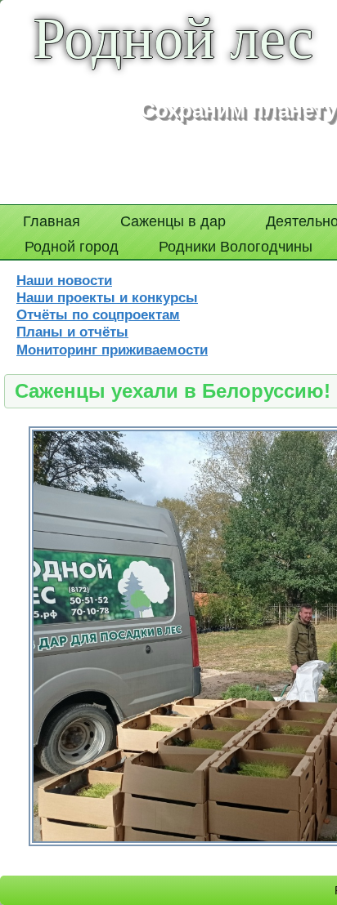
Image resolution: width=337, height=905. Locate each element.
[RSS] (291, 882)
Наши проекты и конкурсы (107, 297)
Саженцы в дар (173, 221)
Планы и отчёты (72, 332)
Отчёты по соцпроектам (98, 315)
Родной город (72, 247)
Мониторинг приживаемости (112, 350)
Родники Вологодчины (235, 247)
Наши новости (64, 280)
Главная (51, 221)
